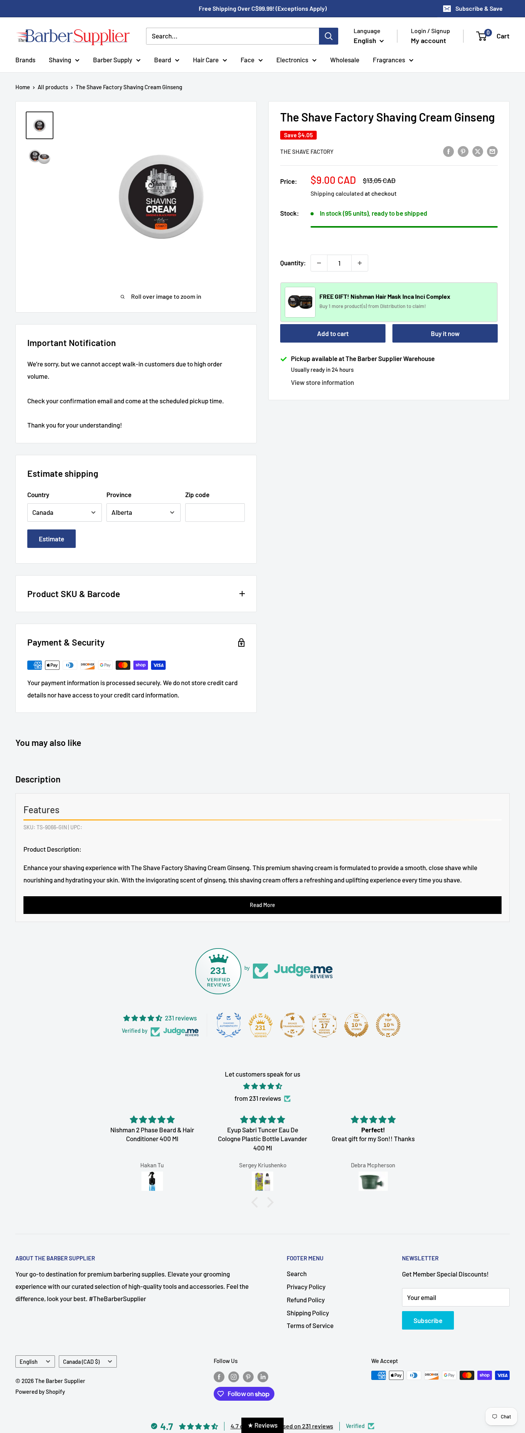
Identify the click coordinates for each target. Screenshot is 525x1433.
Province (118, 494)
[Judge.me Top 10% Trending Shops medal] (388, 1025)
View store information (322, 382)
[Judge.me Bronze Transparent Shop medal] (292, 1025)
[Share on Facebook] (448, 151)
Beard (162, 59)
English (29, 1361)
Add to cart (333, 333)
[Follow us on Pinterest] (248, 1376)
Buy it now (445, 333)
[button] (256, 1202)
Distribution (393, 306)
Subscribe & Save (479, 8)
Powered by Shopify (40, 1391)
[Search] (328, 36)
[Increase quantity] (360, 263)
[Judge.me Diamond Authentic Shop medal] (228, 1025)
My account (428, 40)
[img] (262, 1086)
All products (53, 86)
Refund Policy (306, 1299)
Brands (25, 59)
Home (22, 86)
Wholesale (344, 59)
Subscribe (428, 1320)
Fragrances (389, 59)
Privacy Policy (306, 1286)
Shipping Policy (308, 1312)
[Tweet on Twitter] (477, 151)
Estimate (51, 539)
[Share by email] (492, 151)
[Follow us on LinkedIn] (263, 1376)
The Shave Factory (307, 151)
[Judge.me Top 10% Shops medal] (356, 1025)
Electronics (292, 59)
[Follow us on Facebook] (219, 1376)
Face (247, 59)
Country (38, 494)
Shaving (60, 59)
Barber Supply (112, 59)
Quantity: (293, 262)
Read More (262, 905)
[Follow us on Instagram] (233, 1376)
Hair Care (206, 59)
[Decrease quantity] (319, 263)
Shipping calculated (337, 193)
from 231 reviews (257, 1098)
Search (297, 1273)
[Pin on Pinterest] (463, 151)
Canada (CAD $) (81, 1361)
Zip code (197, 494)
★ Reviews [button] (262, 1425)
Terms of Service (310, 1325)
